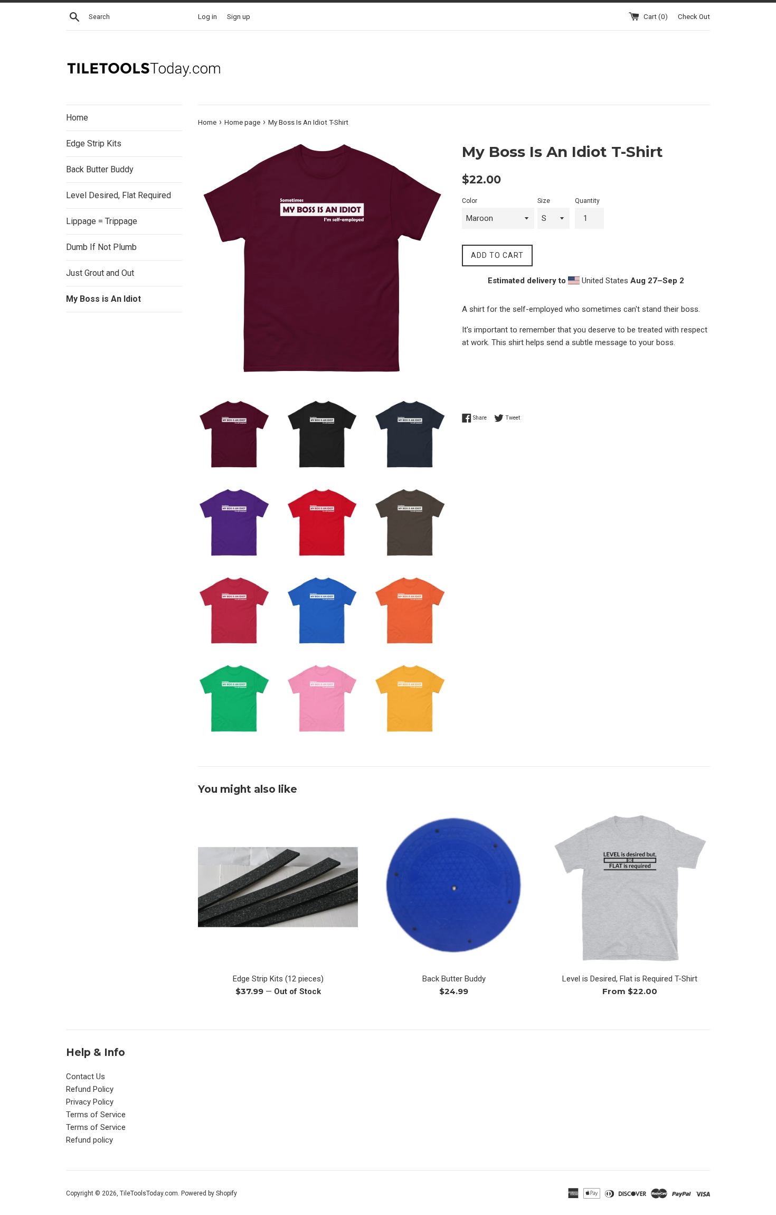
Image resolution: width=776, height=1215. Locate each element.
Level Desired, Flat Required (118, 195)
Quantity (587, 201)
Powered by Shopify (209, 1193)
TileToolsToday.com (149, 1193)
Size (543, 201)
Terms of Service (96, 1114)
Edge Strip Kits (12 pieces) (278, 979)
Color (469, 201)
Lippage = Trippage (101, 221)
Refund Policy (89, 1089)
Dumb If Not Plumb (101, 247)
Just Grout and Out (100, 273)
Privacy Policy (89, 1102)
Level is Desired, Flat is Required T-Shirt (629, 979)
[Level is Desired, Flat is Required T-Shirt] (630, 887)
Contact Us (85, 1076)
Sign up (238, 16)
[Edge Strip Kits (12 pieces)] (278, 887)
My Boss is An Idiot (103, 299)
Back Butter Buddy (100, 169)
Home (77, 118)
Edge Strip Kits (93, 143)
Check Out (694, 16)
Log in (207, 16)
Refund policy (89, 1140)
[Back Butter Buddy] (454, 887)
